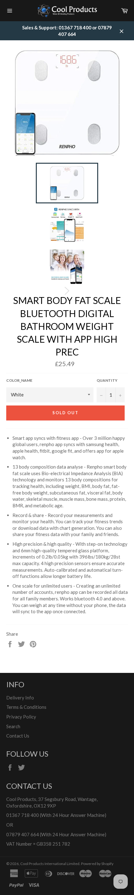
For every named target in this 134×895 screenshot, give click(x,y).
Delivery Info (20, 697)
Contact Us (17, 735)
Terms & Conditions (26, 707)
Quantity (107, 380)
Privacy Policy (21, 716)
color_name (19, 380)
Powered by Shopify (97, 863)
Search (13, 726)
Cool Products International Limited (49, 863)
